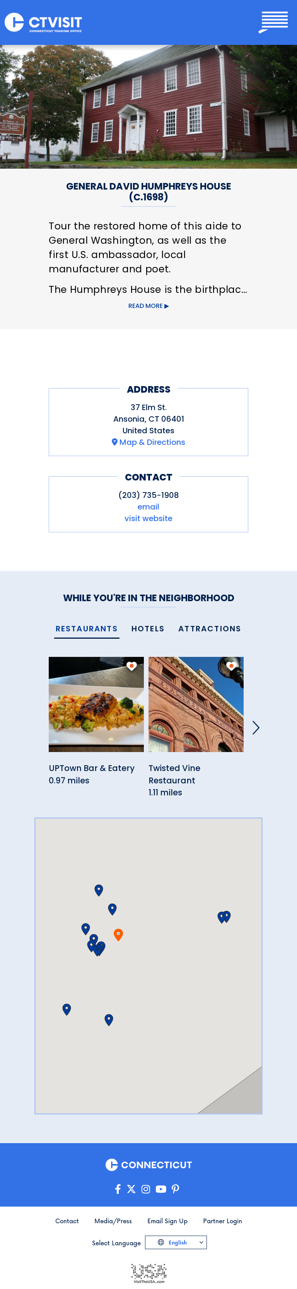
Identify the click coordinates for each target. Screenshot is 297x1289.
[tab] (86, 629)
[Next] (256, 727)
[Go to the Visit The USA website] (148, 1273)
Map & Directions (152, 442)
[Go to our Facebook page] (118, 1189)
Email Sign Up (167, 1221)
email (148, 506)
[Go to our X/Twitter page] (131, 1189)
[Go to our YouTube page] (160, 1189)
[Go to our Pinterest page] (175, 1189)
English (177, 1242)
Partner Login (222, 1221)
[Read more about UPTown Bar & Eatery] (96, 709)
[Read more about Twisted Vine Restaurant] (196, 709)
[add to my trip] (131, 666)
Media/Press (113, 1221)
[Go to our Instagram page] (146, 1189)
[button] (112, 909)
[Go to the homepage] (43, 23)
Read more (145, 305)
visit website (148, 518)
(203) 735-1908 (148, 495)
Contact (67, 1221)
